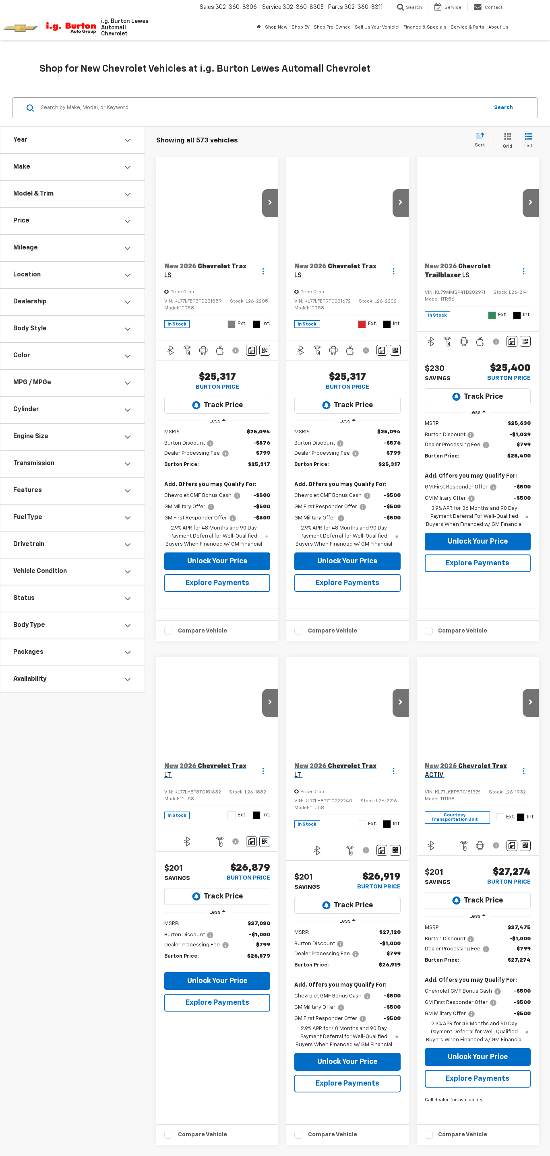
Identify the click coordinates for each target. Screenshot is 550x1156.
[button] (270, 203)
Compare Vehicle (202, 672)
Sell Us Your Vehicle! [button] (377, 27)
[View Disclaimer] (236, 350)
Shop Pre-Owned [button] (332, 27)
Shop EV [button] (301, 27)
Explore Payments (217, 583)
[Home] (259, 27)
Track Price (223, 405)
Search (503, 107)
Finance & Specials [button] (425, 27)
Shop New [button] (276, 27)
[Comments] (251, 350)
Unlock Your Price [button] (217, 561)
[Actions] (263, 271)
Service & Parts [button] (467, 27)
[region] (217, 488)
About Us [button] (498, 27)
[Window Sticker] (264, 350)
